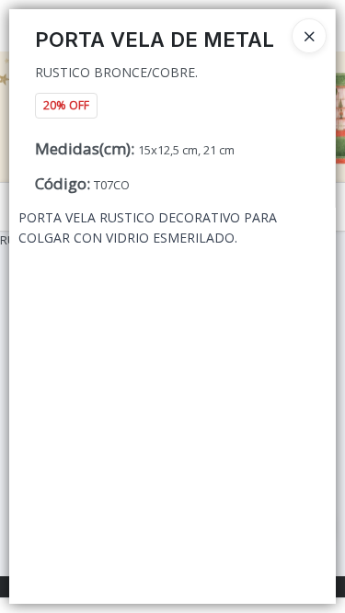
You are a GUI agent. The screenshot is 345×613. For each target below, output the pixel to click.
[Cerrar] (309, 35)
